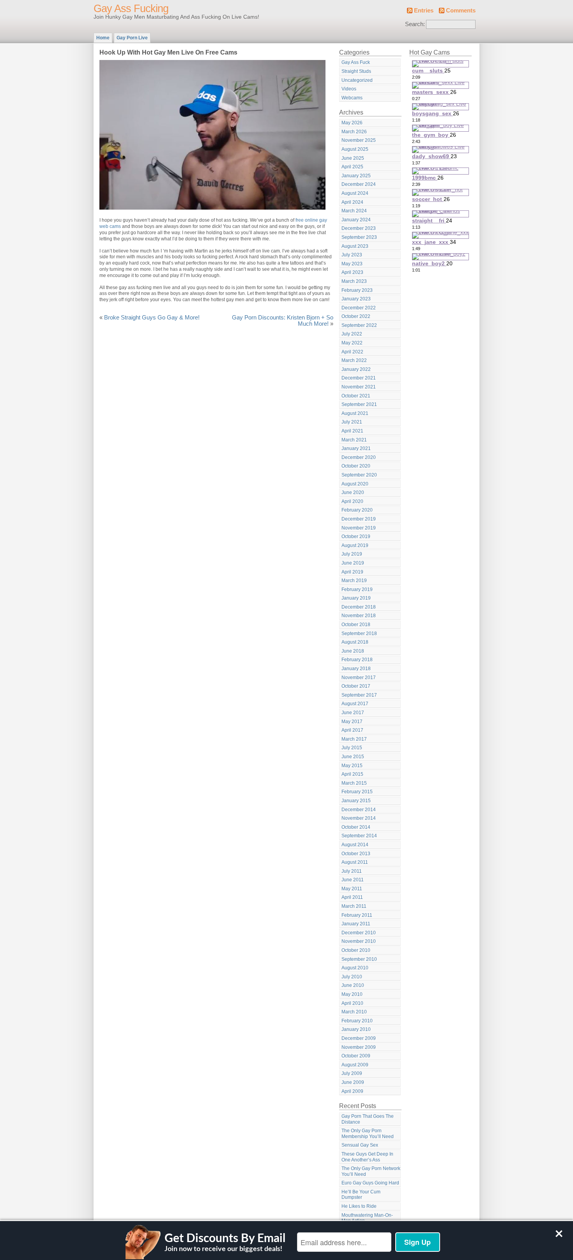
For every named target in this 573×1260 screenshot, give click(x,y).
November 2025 (358, 140)
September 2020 (359, 475)
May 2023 (352, 263)
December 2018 (358, 607)
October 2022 (355, 316)
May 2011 (351, 888)
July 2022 (351, 334)
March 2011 (353, 906)
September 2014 (359, 835)
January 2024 (356, 219)
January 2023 (356, 299)
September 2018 (359, 633)
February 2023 (357, 290)
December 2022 (358, 308)
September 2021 (359, 404)
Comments (461, 10)
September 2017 (359, 695)
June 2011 (352, 879)
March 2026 (354, 131)
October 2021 (355, 396)
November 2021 (358, 387)
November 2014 (358, 818)
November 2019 (358, 528)
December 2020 (358, 457)
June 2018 (352, 651)
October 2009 (355, 1056)
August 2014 (354, 844)
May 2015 (352, 765)
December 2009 (358, 1038)
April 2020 (352, 501)
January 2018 (356, 668)
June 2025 (352, 158)
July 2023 (351, 255)
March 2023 (354, 281)
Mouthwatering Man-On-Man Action (367, 1218)
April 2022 (352, 352)
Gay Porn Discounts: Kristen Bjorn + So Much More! (282, 320)
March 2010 (354, 1012)
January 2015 (356, 800)
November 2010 (358, 941)
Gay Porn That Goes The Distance (367, 1119)
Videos (348, 89)
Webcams (352, 98)
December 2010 (358, 932)
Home (103, 38)
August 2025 (354, 149)
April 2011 (352, 897)
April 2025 (352, 166)
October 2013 (355, 853)
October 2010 (355, 950)
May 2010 (352, 994)
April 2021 (352, 431)
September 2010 (359, 959)
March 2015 (354, 783)
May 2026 (352, 122)
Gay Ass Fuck (355, 62)
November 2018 (358, 615)
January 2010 (356, 1029)
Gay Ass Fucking (131, 8)
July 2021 (351, 422)
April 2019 (352, 572)
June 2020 (352, 492)
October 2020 (355, 466)
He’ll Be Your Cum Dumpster (360, 1194)
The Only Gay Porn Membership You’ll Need (367, 1133)
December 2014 (358, 809)
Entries (423, 10)
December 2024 (358, 184)
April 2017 (352, 730)
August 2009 (354, 1065)
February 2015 (357, 791)
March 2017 (354, 739)
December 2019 (358, 519)
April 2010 (352, 1003)
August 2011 (354, 862)
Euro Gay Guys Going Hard (370, 1183)
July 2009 (351, 1073)
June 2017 (352, 712)
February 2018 (357, 659)
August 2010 (354, 968)
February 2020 (357, 510)
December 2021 (358, 378)
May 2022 (352, 343)
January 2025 (356, 175)
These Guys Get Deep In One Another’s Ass (367, 1157)
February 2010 (357, 1021)
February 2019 (357, 589)
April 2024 (352, 202)
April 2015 (352, 774)
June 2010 (352, 985)
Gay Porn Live (132, 38)
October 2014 (355, 827)
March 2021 (354, 440)
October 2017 (355, 686)
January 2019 (356, 598)
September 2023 (359, 237)
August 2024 (354, 193)
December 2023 (358, 228)
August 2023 (354, 246)
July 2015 (351, 747)
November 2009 (358, 1047)
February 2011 (356, 915)
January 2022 (356, 369)
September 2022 (359, 325)
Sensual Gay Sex (359, 1145)
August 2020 (354, 484)
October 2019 (355, 536)
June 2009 (352, 1082)
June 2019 (352, 563)
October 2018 (355, 624)
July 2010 (351, 976)
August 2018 (354, 642)
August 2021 (354, 413)
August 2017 (354, 703)
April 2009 (352, 1091)
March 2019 (354, 580)
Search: (415, 24)
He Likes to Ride (359, 1206)
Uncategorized (357, 80)
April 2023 (352, 272)
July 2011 (351, 871)
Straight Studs (356, 71)
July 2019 (351, 554)
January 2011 (355, 923)
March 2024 (354, 211)
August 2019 (354, 545)
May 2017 (352, 721)
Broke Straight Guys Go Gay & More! (152, 317)
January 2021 (356, 448)
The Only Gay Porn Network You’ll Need (370, 1171)
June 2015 (352, 756)
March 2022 (354, 360)
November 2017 (358, 677)
